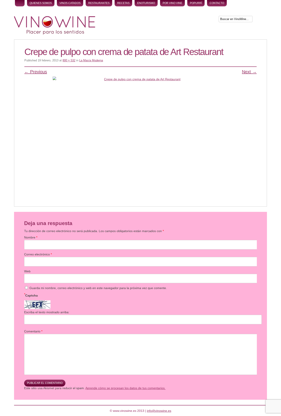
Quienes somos (41, 3)
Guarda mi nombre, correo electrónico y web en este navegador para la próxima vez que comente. (98, 288)
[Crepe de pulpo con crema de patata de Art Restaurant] (140, 135)
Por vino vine (172, 3)
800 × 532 (69, 60)
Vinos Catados (70, 3)
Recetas (123, 3)
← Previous (35, 71)
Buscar (260, 20)
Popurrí (196, 3)
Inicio (19, 3)
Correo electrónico (38, 254)
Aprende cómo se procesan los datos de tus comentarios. (125, 388)
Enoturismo (146, 3)
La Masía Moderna (91, 60)
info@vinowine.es (159, 410)
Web (27, 271)
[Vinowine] (54, 33)
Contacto (217, 3)
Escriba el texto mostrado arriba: (46, 312)
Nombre (30, 237)
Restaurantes (99, 3)
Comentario (33, 331)
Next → (249, 71)
